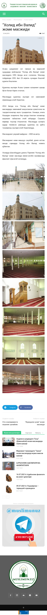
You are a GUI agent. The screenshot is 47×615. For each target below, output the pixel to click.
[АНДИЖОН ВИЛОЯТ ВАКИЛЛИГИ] (23, 5)
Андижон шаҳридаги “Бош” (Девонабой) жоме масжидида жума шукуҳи (29, 441)
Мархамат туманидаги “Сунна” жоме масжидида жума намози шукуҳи (29, 453)
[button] (43, 14)
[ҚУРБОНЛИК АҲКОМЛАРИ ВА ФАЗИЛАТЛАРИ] (8, 466)
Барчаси (29, 433)
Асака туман (28, 20)
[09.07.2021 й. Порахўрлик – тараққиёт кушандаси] (8, 489)
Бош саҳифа (6, 20)
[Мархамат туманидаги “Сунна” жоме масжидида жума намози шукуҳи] (8, 454)
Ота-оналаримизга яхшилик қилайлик (10, 423)
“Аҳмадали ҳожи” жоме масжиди (35, 423)
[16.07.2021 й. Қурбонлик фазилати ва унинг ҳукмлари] (8, 477)
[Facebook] (10, 595)
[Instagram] (17, 595)
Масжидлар (18, 20)
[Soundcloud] (23, 595)
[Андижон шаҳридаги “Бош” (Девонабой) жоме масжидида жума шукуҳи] (8, 442)
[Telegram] (30, 595)
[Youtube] (36, 595)
